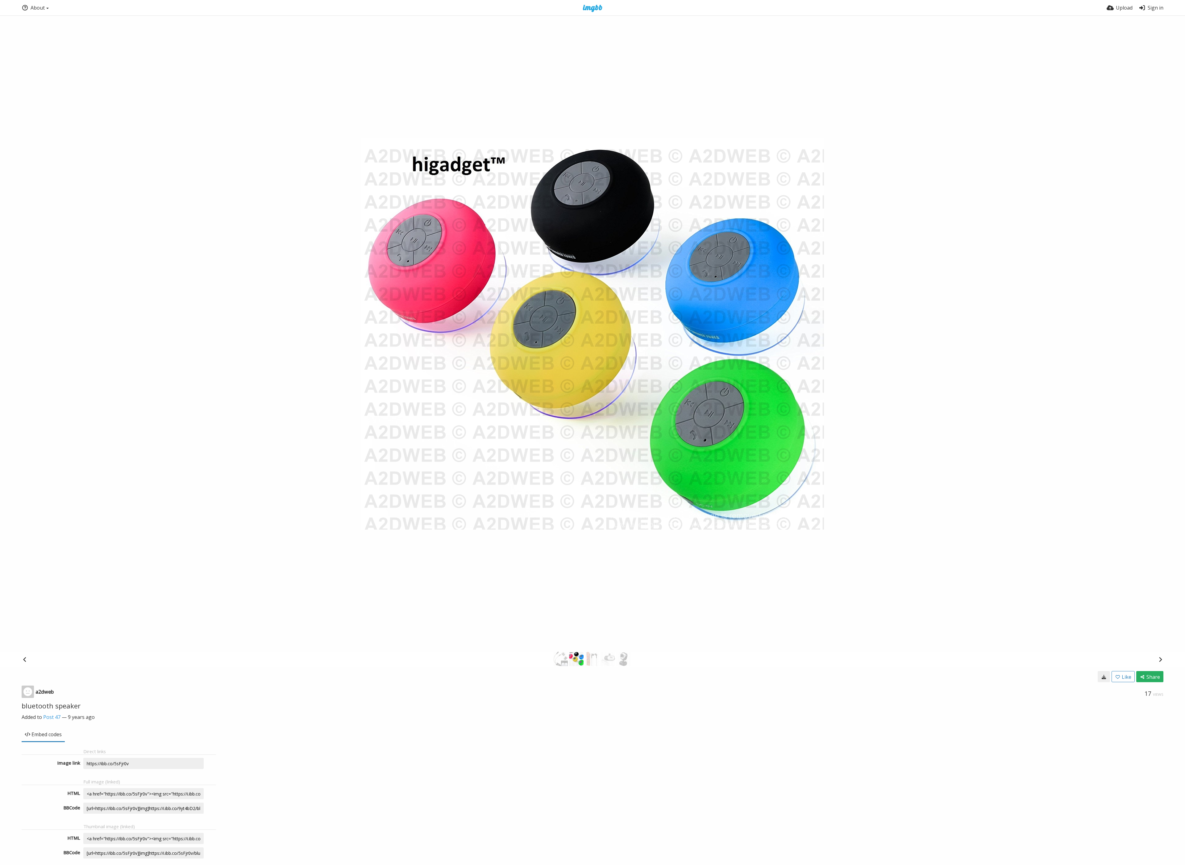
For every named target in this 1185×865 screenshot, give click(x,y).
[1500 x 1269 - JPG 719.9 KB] (1104, 676)
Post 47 (51, 717)
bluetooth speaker (51, 705)
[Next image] (1160, 659)
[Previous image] (25, 659)
